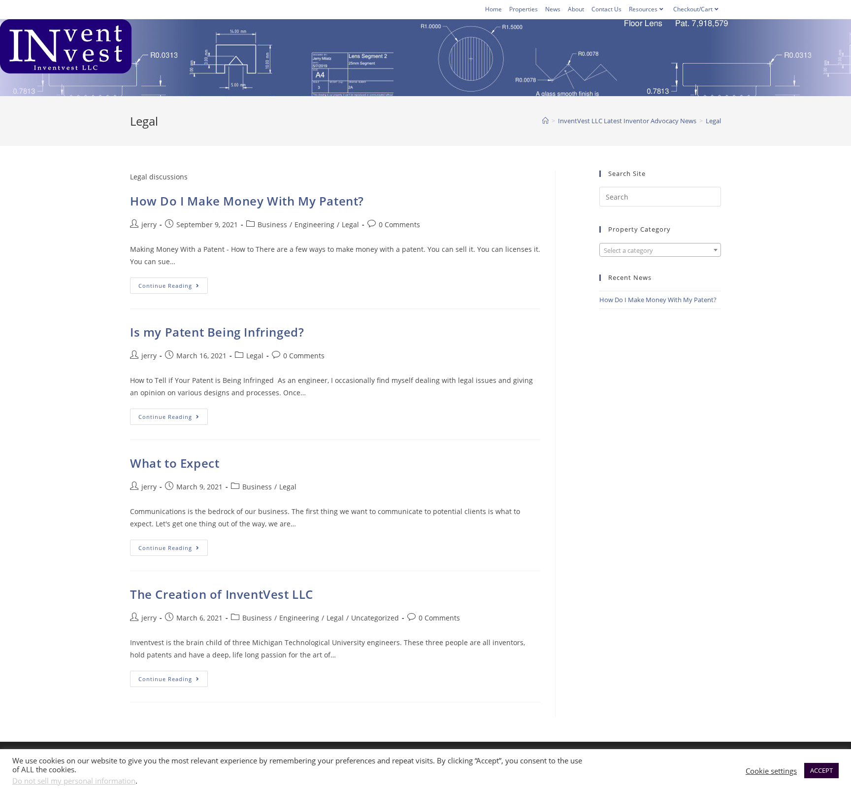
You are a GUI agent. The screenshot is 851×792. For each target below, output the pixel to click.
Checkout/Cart (693, 9)
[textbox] (660, 250)
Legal (350, 224)
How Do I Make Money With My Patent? (247, 201)
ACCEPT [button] (821, 770)
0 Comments (399, 224)
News (552, 9)
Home (493, 9)
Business (272, 224)
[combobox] (660, 250)
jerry (149, 224)
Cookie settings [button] (771, 770)
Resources (643, 9)
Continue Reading (173, 287)
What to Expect (174, 463)
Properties (523, 9)
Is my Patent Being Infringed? (217, 332)
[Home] (545, 120)
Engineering (314, 224)
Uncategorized (375, 617)
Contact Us (606, 9)
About (576, 9)
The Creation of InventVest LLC (221, 594)
